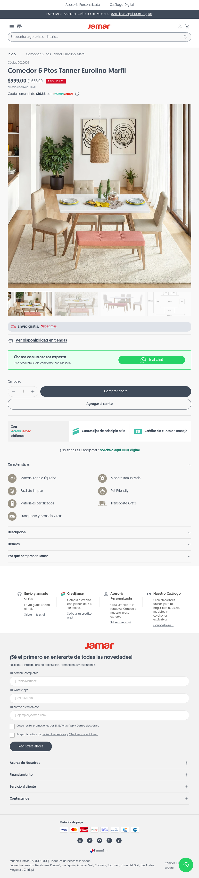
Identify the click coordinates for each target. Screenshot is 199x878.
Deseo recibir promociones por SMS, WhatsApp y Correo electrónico (58, 726)
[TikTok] (119, 840)
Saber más (49, 326)
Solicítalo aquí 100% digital (132, 14)
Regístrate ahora (30, 746)
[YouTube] (99, 840)
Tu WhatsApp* (19, 690)
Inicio (12, 54)
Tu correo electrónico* (24, 707)
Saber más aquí (34, 614)
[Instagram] (80, 840)
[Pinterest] (109, 840)
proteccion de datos (54, 734)
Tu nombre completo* (24, 673)
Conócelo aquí (163, 625)
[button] (187, 26)
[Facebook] (90, 840)
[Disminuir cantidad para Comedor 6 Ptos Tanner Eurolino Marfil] (13, 391)
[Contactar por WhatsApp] (186, 865)
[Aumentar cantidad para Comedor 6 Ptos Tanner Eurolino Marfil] (32, 391)
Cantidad (14, 382)
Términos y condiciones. (83, 734)
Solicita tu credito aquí (79, 615)
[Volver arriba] (183, 849)
